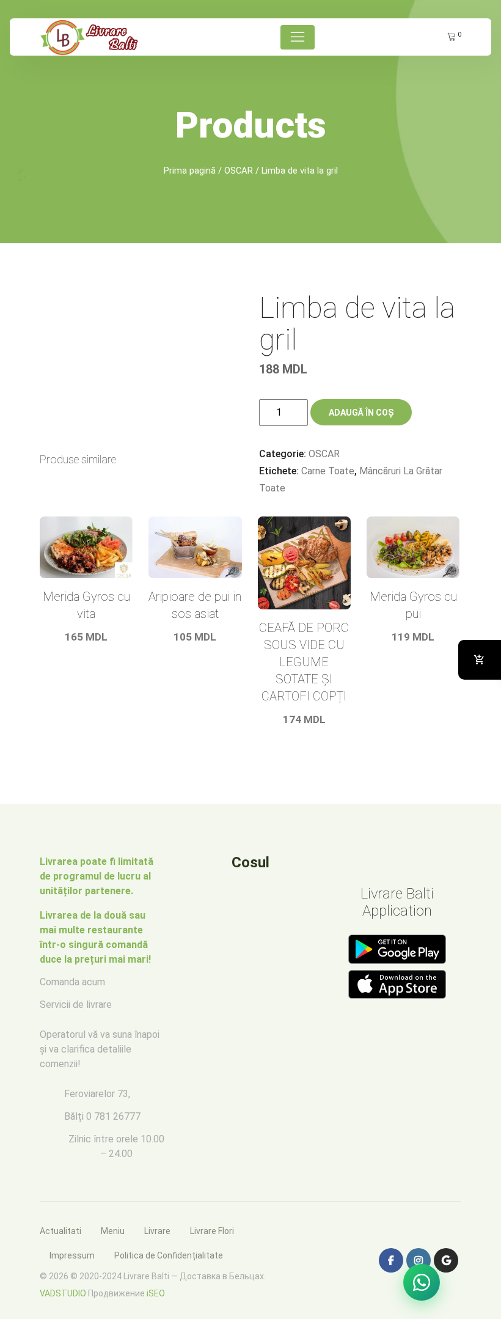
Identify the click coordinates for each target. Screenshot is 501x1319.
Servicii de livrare (76, 1004)
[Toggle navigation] (297, 37)
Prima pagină (190, 170)
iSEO (156, 1293)
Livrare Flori (212, 1231)
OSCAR (238, 170)
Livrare (157, 1231)
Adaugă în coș (361, 412)
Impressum (72, 1255)
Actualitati (60, 1231)
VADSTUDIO (63, 1293)
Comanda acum (72, 982)
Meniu (113, 1231)
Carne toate (327, 471)
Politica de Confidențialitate (168, 1255)
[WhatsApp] (421, 1282)
